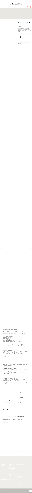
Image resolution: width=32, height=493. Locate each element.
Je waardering (5, 420)
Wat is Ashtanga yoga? (12, 481)
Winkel (4, 14)
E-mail (4, 436)
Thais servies (3, 473)
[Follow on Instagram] (30, 1)
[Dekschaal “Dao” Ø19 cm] (1, 247)
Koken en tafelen (7, 14)
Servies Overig (12, 14)
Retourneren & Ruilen (19, 468)
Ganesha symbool (11, 467)
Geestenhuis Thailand (12, 479)
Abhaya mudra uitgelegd (11, 475)
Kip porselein (3, 478)
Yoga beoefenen (11, 472)
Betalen (17, 466)
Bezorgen (18, 467)
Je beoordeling (5, 423)
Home (1, 14)
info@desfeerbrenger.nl (21, 484)
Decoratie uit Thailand (4, 471)
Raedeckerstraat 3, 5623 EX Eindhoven (20, 481)
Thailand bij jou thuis (12, 469)
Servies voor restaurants (3, 468)
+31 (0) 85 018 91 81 (20, 482)
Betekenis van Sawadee (11, 477)
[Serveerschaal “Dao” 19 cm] (31, 247)
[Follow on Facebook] (29, 1)
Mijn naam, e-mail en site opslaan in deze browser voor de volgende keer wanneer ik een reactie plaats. (15, 440)
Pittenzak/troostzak (4, 475)
